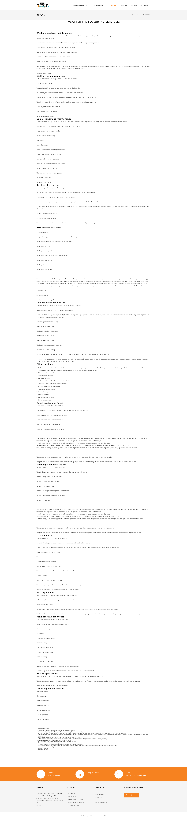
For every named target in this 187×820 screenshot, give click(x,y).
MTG (104, 816)
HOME (142, 15)
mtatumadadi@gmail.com (136, 775)
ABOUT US (123, 5)
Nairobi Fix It (97, 816)
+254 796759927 (54, 775)
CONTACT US (143, 5)
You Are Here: (136, 15)
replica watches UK (101, 802)
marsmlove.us (99, 794)
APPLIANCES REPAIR (80, 5)
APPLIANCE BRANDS (98, 5)
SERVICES (134, 5)
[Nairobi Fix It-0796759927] (55, 5)
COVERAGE (112, 5)
